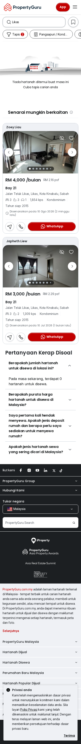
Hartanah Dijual (15, 652)
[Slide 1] (30, 169)
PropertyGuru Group (19, 481)
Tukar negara (13, 501)
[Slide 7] (50, 168)
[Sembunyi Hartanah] (61, 138)
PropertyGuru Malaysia (21, 642)
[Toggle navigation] (75, 7)
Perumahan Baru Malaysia (23, 673)
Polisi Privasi (28, 709)
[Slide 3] (37, 169)
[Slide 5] (43, 169)
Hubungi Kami (13, 490)
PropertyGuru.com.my (18, 589)
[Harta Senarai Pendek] (71, 138)
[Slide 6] (47, 169)
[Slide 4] (40, 169)
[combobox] (38, 22)
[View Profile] (40, 127)
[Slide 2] (33, 169)
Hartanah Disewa (16, 662)
